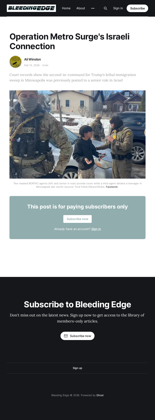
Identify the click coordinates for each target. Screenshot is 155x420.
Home (66, 8)
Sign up (77, 368)
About (80, 8)
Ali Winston (32, 59)
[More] (93, 8)
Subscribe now (77, 219)
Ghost (100, 395)
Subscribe (137, 8)
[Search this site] (105, 8)
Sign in (118, 8)
